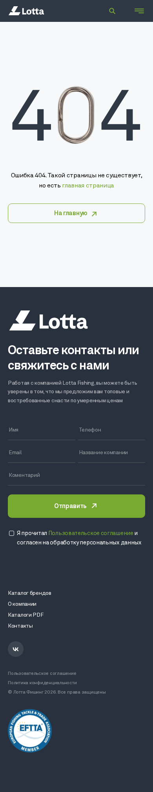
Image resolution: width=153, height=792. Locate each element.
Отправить (70, 506)
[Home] (26, 11)
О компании (22, 604)
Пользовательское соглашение (42, 673)
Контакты (20, 626)
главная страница (88, 186)
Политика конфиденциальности (42, 683)
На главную (70, 213)
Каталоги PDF (26, 615)
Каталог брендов (29, 593)
